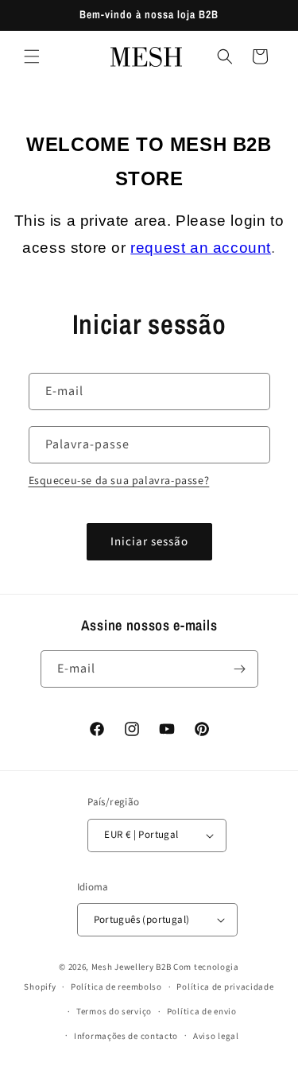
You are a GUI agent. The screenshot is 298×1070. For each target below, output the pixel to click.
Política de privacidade (224, 987)
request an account (200, 247)
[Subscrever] (240, 669)
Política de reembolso (116, 987)
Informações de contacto (126, 1036)
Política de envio (202, 1012)
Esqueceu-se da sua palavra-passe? (119, 481)
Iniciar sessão (149, 541)
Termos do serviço (114, 1012)
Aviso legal (216, 1036)
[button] (31, 56)
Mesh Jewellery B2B (131, 967)
